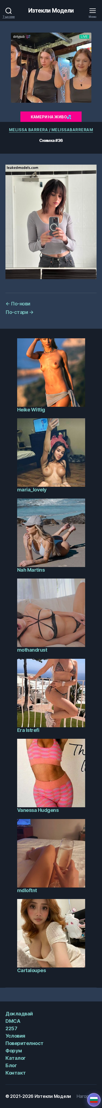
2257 (11, 1028)
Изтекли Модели (51, 10)
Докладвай (19, 1014)
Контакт (15, 1073)
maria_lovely (32, 490)
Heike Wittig (31, 410)
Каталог (15, 1058)
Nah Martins (31, 570)
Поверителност (24, 1043)
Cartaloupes (31, 970)
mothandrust (32, 650)
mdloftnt (27, 890)
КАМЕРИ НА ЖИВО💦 (51, 116)
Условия (15, 1036)
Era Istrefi (28, 730)
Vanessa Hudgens (38, 810)
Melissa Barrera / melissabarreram (51, 129)
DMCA (12, 1021)
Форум (13, 1050)
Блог (11, 1065)
